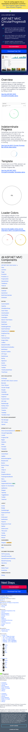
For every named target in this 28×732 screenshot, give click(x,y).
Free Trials (4, 605)
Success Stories (5, 629)
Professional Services (6, 620)
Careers (3, 689)
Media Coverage (5, 688)
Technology (4, 684)
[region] (14, 722)
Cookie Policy (19, 720)
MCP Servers (3, 602)
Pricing (3, 606)
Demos (3, 612)
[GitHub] (3, 654)
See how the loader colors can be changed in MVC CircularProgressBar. (13, 229)
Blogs (2, 617)
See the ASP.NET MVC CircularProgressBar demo (9, 95)
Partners (3, 621)
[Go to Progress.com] (4, 674)
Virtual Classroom (6, 623)
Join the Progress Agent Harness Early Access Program (14, 6)
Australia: (10, 641)
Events (3, 624)
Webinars (3, 619)
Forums (3, 616)
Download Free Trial (14, 51)
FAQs (2, 625)
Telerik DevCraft (4, 597)
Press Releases (5, 686)
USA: (9, 636)
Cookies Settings (13, 729)
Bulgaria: (9, 640)
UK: (8, 637)
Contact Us (4, 635)
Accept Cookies (14, 725)
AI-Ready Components (13, 602)
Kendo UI (2, 600)
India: (9, 639)
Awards (3, 685)
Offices (3, 690)
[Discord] (3, 655)
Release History (5, 614)
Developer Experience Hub (8, 610)
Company (3, 682)
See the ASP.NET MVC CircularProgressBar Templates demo (13, 171)
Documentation (14, 46)
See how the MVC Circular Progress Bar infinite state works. (12, 146)
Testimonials (4, 631)
